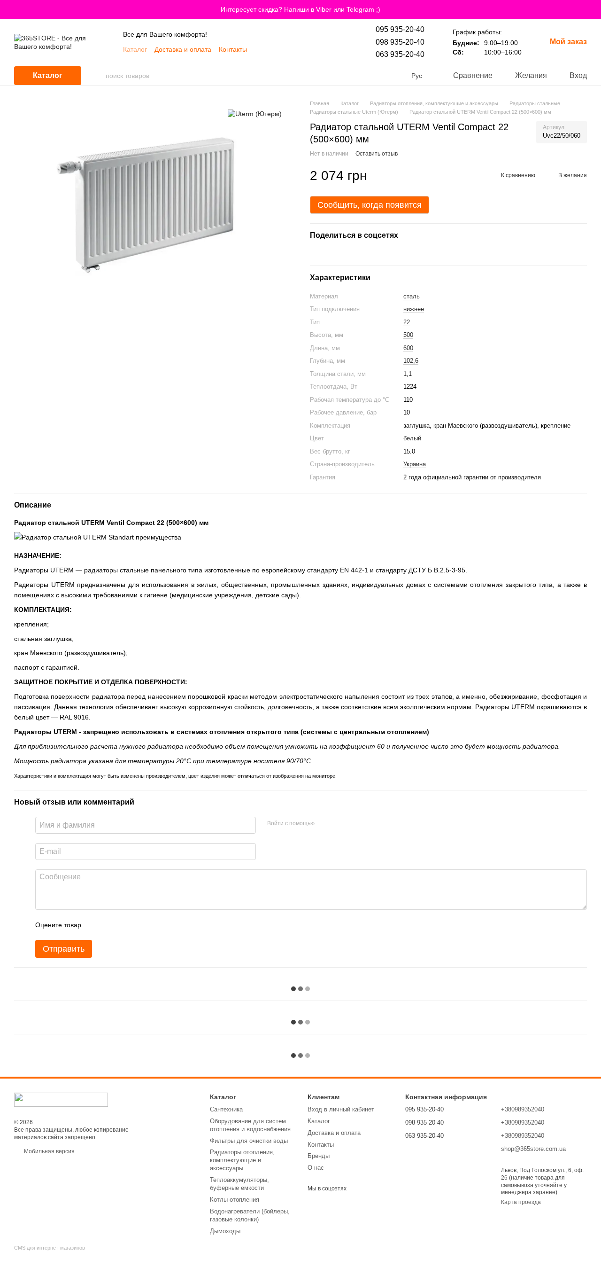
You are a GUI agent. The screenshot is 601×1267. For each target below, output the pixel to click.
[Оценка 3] (126, 925)
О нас (316, 1167)
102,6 (410, 360)
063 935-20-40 (400, 54)
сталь (411, 296)
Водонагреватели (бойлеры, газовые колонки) (250, 1215)
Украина (414, 464)
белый (412, 438)
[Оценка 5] (156, 925)
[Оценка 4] (141, 925)
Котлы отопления (234, 1199)
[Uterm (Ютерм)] (254, 113)
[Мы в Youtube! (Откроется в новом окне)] (266, 49)
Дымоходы (225, 1231)
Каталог (135, 49)
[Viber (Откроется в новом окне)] (278, 49)
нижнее (413, 309)
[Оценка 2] (111, 925)
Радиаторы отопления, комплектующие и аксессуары (242, 1160)
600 (408, 348)
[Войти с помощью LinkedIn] (355, 823)
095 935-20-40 (400, 29)
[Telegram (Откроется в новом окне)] (289, 49)
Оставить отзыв (376, 153)
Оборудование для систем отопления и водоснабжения (250, 1125)
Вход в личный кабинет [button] (341, 1109)
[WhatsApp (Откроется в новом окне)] (300, 49)
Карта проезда (521, 1202)
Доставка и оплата (182, 49)
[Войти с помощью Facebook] (325, 823)
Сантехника (226, 1109)
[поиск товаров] (98, 75)
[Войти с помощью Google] (340, 823)
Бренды (319, 1155)
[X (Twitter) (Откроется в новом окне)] (334, 49)
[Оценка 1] (96, 925)
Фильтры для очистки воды (249, 1140)
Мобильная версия (49, 1151)
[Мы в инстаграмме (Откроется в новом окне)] (323, 49)
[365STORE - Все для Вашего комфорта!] (61, 1099)
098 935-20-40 (400, 42)
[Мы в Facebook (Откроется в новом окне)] (312, 49)
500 (408, 334)
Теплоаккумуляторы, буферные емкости (239, 1183)
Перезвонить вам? (430, 1148)
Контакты (233, 49)
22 (406, 322)
